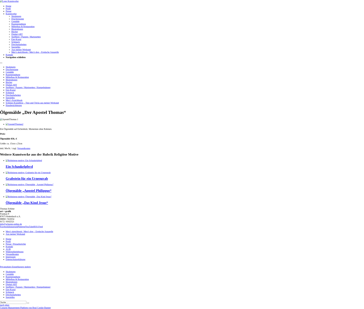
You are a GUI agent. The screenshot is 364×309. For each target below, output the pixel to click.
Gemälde (15, 21)
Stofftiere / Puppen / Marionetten (26, 37)
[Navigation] (1, 62)
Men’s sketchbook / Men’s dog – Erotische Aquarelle (35, 52)
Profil (8, 8)
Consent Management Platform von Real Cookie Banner (25, 307)
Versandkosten (23, 148)
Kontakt (9, 55)
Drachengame (17, 19)
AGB (8, 249)
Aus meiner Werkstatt (21, 49)
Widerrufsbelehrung (14, 252)
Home (8, 6)
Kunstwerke (11, 14)
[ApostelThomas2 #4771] (14, 124)
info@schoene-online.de (11, 224)
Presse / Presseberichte (16, 244)
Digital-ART (17, 34)
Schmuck (15, 42)
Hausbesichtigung (14, 105)
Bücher (14, 31)
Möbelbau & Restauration (23, 26)
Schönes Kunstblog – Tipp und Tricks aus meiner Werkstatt (32, 103)
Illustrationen (17, 29)
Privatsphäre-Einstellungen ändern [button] (15, 267)
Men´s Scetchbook (14, 100)
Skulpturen (16, 16)
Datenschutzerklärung (15, 259)
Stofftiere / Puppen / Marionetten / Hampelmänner (28, 87)
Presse (8, 11)
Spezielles (15, 47)
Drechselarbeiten (18, 44)
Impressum (10, 257)
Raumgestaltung (18, 24)
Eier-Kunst (16, 39)
